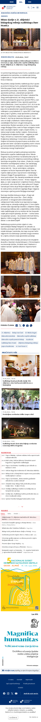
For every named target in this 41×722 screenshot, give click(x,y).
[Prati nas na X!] (12, 693)
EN (33, 7)
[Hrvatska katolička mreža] (13, 701)
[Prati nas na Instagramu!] (8, 693)
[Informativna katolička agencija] (26, 701)
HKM (11, 2)
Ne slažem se (33, 717)
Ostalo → (17, 513)
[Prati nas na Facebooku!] (4, 693)
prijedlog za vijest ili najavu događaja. (22, 670)
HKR (29, 2)
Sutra (9, 513)
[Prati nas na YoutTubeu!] (16, 693)
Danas (3, 513)
